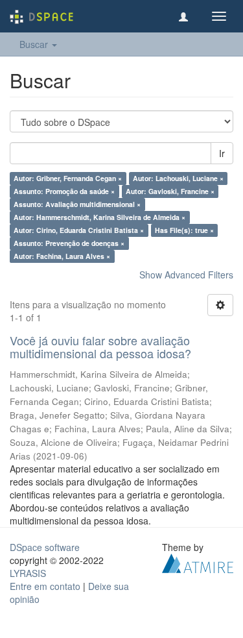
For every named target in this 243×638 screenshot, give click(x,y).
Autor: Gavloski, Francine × (170, 191)
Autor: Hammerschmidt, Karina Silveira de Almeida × (99, 217)
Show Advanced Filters (186, 274)
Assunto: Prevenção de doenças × (69, 243)
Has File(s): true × (184, 230)
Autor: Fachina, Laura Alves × (62, 256)
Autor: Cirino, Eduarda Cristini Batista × (79, 230)
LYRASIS (28, 573)
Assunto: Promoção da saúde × (64, 191)
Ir (222, 153)
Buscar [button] (35, 44)
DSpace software (45, 547)
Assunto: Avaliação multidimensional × (77, 204)
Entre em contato (45, 586)
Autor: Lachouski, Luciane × (178, 178)
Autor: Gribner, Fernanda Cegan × (68, 178)
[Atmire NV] (197, 561)
